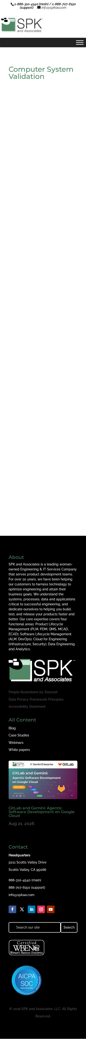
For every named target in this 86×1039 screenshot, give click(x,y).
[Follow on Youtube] (50, 909)
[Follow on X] (22, 909)
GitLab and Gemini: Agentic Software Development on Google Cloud (42, 812)
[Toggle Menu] (80, 42)
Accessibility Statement (27, 706)
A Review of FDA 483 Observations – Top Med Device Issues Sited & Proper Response (41, 312)
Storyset (51, 692)
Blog (12, 728)
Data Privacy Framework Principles (36, 699)
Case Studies (19, 735)
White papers (19, 750)
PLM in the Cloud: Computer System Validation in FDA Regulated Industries (41, 226)
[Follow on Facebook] (12, 909)
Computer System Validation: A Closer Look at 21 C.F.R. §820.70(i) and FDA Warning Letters (41, 485)
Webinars (16, 743)
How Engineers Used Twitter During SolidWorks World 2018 (42, 143)
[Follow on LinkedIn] (31, 909)
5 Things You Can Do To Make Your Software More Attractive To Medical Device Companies (42, 399)
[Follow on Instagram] (41, 909)
